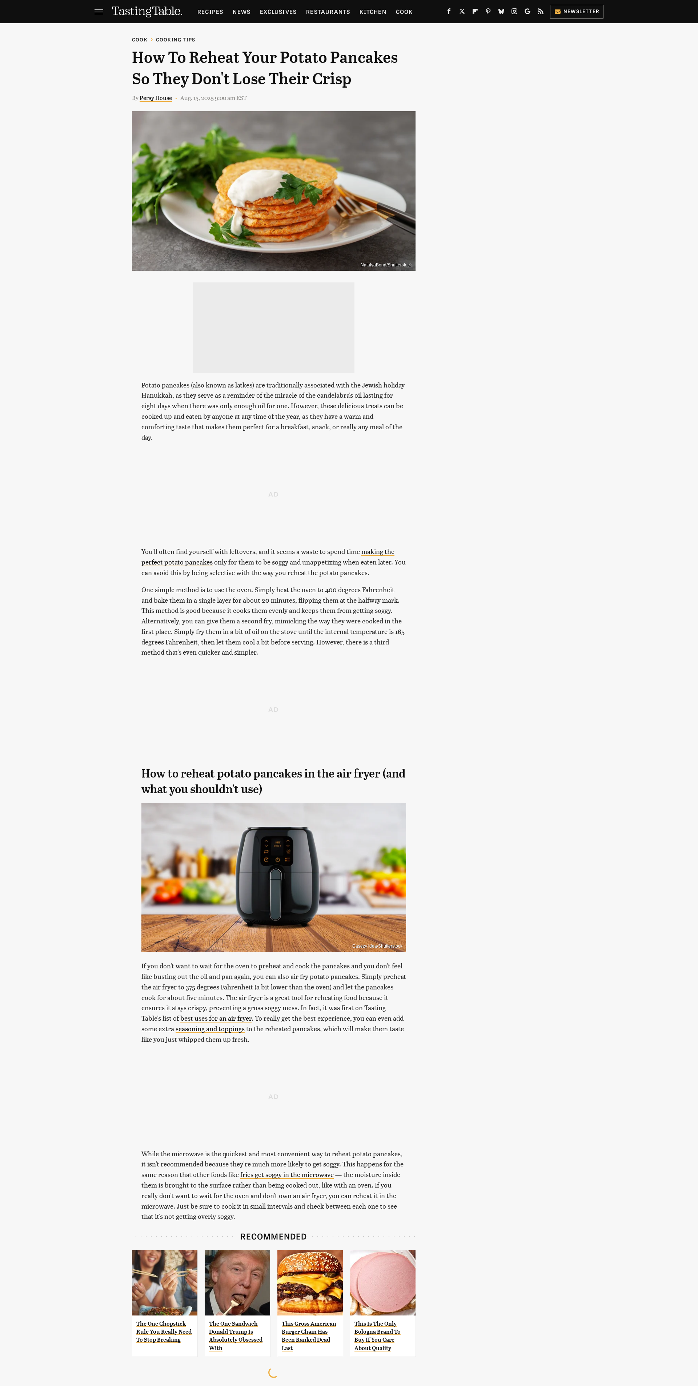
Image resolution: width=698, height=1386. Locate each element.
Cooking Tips (175, 39)
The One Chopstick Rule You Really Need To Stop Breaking (164, 1331)
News (241, 11)
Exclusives (278, 11)
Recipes (210, 11)
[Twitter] (462, 12)
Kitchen (373, 11)
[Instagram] (514, 12)
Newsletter (581, 11)
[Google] (527, 12)
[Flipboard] (475, 12)
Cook (404, 11)
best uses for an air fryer (216, 1018)
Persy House (156, 97)
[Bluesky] (501, 12)
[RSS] (540, 12)
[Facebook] (449, 12)
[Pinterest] (488, 12)
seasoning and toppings (210, 1028)
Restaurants (328, 11)
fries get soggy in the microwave (287, 1174)
